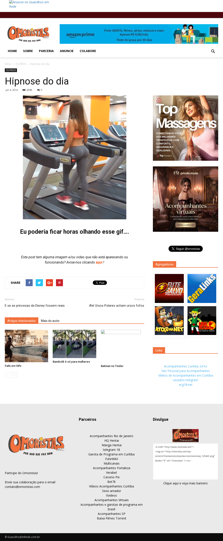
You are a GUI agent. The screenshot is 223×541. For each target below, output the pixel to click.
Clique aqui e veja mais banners (185, 483)
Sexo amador (111, 491)
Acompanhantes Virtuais (112, 500)
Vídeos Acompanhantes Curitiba (111, 486)
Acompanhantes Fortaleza (111, 468)
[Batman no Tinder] (122, 346)
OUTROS (20, 64)
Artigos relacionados (21, 321)
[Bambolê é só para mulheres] (74, 344)
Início (8, 64)
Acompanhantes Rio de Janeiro (111, 436)
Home (12, 51)
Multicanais (112, 463)
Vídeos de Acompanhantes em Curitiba (185, 375)
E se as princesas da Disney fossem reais (35, 306)
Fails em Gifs (13, 365)
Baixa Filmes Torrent (111, 518)
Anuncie (67, 51)
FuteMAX (111, 459)
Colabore (88, 51)
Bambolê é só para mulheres (71, 361)
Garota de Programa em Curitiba (111, 454)
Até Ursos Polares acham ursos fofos (116, 306)
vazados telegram (185, 380)
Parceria (46, 51)
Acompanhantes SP (111, 514)
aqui (99, 262)
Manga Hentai (112, 445)
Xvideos (111, 495)
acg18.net (186, 384)
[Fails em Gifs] (26, 346)
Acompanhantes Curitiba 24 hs (185, 366)
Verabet (111, 472)
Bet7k (111, 482)
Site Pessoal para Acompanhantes (185, 371)
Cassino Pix (111, 477)
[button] (213, 51)
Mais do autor (50, 321)
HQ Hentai (111, 440)
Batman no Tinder (112, 366)
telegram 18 (111, 450)
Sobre (28, 51)
